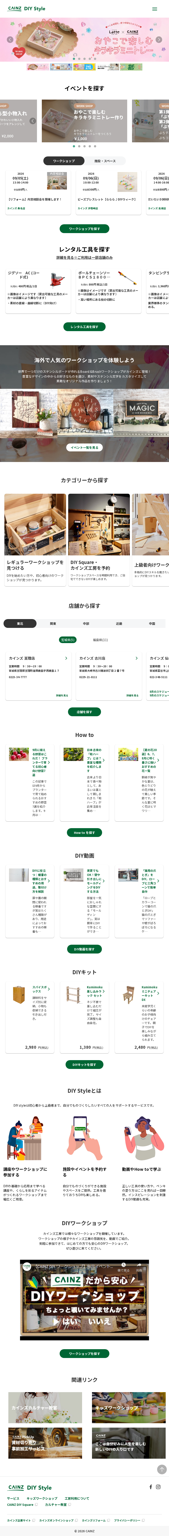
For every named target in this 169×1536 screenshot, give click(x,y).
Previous (10, 39)
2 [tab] (79, 59)
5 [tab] (95, 59)
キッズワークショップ (42, 1498)
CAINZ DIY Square (20, 1504)
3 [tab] (84, 59)
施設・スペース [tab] (105, 161)
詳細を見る (62, 695)
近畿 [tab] (119, 623)
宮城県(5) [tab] (68, 640)
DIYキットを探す (84, 1064)
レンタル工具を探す (84, 327)
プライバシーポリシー (127, 1520)
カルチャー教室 (56, 1504)
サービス (13, 1498)
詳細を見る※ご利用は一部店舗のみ (84, 257)
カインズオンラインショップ (56, 1520)
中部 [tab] (86, 623)
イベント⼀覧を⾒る (84, 447)
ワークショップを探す (84, 228)
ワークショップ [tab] (64, 161)
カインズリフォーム (94, 1520)
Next (159, 39)
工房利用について (77, 1498)
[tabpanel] (84, 40)
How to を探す (84, 832)
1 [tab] (74, 59)
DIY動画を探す (84, 949)
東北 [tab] (20, 623)
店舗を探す (84, 712)
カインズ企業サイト (19, 1520)
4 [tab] (90, 59)
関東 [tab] (53, 623)
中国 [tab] (152, 623)
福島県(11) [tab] (100, 640)
